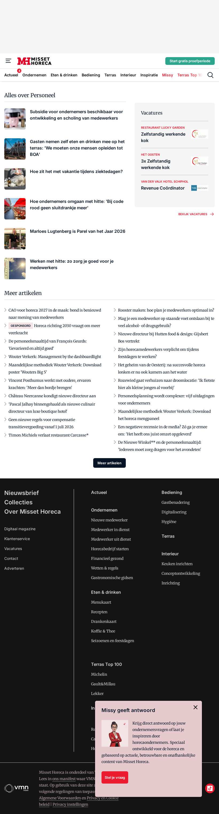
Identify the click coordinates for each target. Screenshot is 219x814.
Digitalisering (174, 512)
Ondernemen (104, 510)
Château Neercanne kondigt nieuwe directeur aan (52, 396)
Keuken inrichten (177, 563)
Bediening (172, 492)
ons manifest (64, 778)
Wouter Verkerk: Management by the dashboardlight (55, 356)
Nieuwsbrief (21, 492)
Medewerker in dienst (110, 529)
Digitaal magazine (20, 528)
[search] (210, 75)
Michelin (99, 674)
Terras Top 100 (106, 664)
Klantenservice (17, 538)
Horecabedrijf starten (110, 548)
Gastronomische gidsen (112, 577)
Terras (168, 536)
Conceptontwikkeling (181, 573)
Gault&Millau (103, 684)
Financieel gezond (107, 558)
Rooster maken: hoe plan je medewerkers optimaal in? (166, 310)
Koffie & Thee (103, 631)
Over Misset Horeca (32, 511)
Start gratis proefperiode (190, 61)
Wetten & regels (104, 568)
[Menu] (8, 61)
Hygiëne (169, 521)
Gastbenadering (176, 502)
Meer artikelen (109, 463)
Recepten (99, 611)
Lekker (97, 693)
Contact (11, 558)
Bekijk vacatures (192, 214)
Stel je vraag (115, 777)
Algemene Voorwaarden (60, 798)
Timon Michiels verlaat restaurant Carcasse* (49, 435)
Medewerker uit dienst (111, 539)
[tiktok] (210, 788)
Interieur (170, 553)
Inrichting (171, 583)
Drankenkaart (103, 621)
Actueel (99, 492)
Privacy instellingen (70, 804)
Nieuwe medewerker (109, 520)
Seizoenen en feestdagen (112, 640)
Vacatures (13, 548)
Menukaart (101, 602)
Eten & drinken (106, 592)
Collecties (18, 502)
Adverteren (14, 568)
